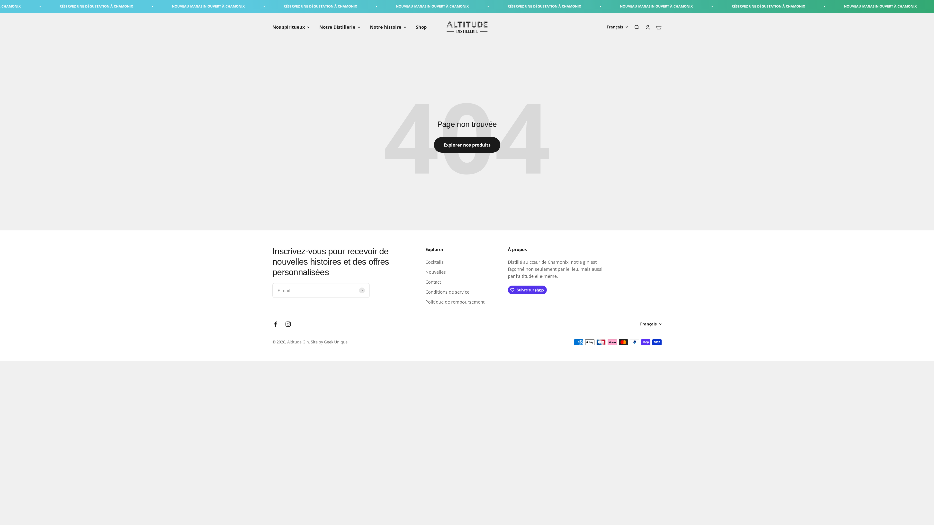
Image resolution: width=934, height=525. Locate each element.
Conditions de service (447, 292)
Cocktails (434, 262)
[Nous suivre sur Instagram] (288, 324)
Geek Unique (336, 342)
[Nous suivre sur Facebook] (275, 324)
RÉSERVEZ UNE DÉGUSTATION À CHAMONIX (41, 6)
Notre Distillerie (337, 27)
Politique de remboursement (455, 302)
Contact (433, 282)
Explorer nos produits (467, 145)
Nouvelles (435, 272)
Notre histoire (385, 27)
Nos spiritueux (288, 27)
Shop (421, 27)
